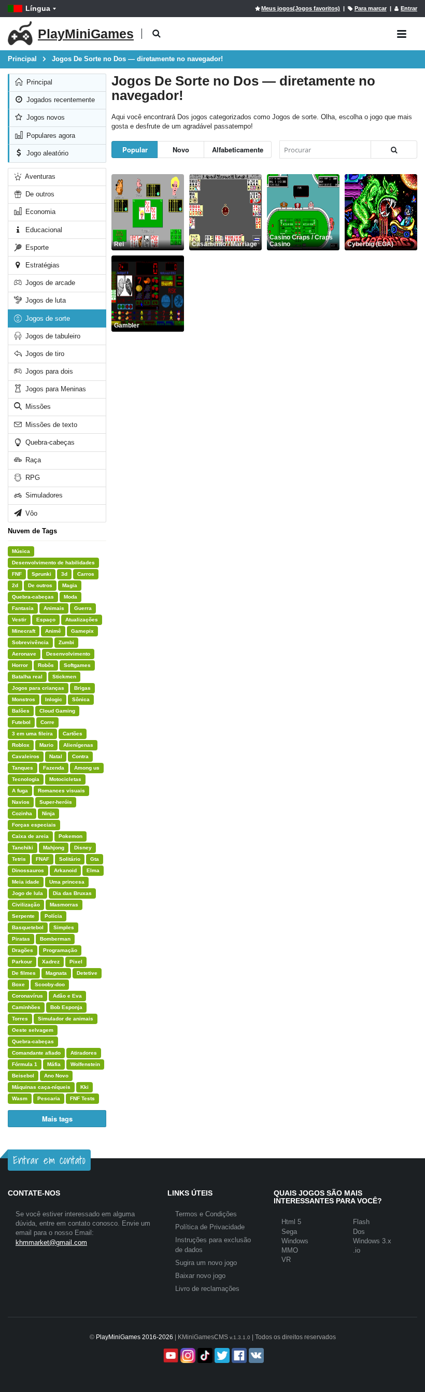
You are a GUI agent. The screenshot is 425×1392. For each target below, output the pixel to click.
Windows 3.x (372, 1241)
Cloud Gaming (57, 711)
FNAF (42, 859)
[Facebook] (238, 1355)
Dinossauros (28, 870)
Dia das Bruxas (72, 893)
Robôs (46, 665)
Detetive (87, 973)
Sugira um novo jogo (206, 1263)
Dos (359, 1231)
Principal (38, 82)
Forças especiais (34, 825)
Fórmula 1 (24, 1064)
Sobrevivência (30, 642)
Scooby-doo (50, 984)
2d (15, 585)
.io (356, 1250)
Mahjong (53, 847)
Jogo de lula (27, 893)
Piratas (21, 939)
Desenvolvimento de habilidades (53, 562)
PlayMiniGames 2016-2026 (134, 1337)
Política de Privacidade (210, 1227)
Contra (80, 756)
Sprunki (41, 574)
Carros (85, 574)
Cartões (72, 733)
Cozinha (22, 813)
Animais (54, 608)
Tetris (19, 859)
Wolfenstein (85, 1064)
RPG (31, 477)
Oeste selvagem (32, 1030)
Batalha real (27, 676)
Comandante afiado (36, 1053)
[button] (156, 34)
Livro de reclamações (207, 1288)
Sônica (81, 699)
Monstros (23, 699)
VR (286, 1259)
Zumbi (66, 642)
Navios (21, 802)
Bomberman (55, 939)
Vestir (19, 619)
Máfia (54, 1064)
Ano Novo (56, 1075)
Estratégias (41, 265)
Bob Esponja (66, 1007)
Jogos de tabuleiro (51, 336)
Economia (39, 212)
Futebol (21, 722)
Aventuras (39, 176)
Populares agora (49, 135)
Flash (361, 1222)
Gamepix (82, 631)
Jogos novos (44, 117)
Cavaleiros (25, 756)
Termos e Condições (206, 1214)
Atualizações (81, 619)
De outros (38, 194)
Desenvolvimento (68, 654)
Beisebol (23, 1075)
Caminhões (26, 1007)
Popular (135, 149)
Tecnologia (25, 779)
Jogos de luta (44, 300)
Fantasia (23, 608)
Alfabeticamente (237, 149)
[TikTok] (203, 1355)
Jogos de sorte (46, 318)
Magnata (56, 973)
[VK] (255, 1355)
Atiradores (83, 1053)
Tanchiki (22, 847)
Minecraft (23, 631)
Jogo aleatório (46, 153)
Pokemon (70, 836)
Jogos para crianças (38, 688)
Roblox (21, 745)
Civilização (26, 904)
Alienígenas (78, 745)
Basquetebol (28, 927)
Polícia (53, 916)
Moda (70, 597)
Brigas (82, 688)
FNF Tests (82, 1098)
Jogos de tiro (43, 354)
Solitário (69, 859)
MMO (289, 1250)
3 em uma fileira (32, 733)
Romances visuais (61, 790)
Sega (289, 1231)
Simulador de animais (65, 1018)
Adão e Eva (67, 996)
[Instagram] (186, 1355)
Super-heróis (55, 802)
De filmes (24, 973)
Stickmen (64, 676)
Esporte (36, 247)
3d (64, 574)
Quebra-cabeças (49, 442)
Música (21, 551)
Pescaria (48, 1098)
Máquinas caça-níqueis (41, 1087)
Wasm (19, 1098)
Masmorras (64, 904)
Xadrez (51, 961)
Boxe (18, 984)
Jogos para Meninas (54, 389)
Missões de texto (50, 425)
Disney (83, 847)
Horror (20, 665)
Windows (294, 1241)
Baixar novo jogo (200, 1276)
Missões (37, 406)
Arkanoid (65, 870)
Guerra (83, 608)
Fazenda (53, 768)
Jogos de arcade (49, 283)
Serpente (23, 916)
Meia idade (25, 882)
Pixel (75, 961)
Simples (63, 927)
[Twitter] (221, 1355)
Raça (32, 460)
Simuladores (43, 495)
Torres (20, 1018)
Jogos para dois (48, 371)
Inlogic (53, 699)
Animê (53, 631)
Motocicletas (65, 779)
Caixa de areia (30, 836)
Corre (47, 722)
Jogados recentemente (59, 100)
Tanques (22, 768)
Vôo (30, 513)
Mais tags (57, 1119)
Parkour (22, 961)
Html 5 (291, 1222)
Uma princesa (66, 882)
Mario (46, 745)
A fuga (20, 790)
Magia (69, 585)
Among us (87, 768)
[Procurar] (394, 149)
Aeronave (24, 654)
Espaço (45, 619)
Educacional (42, 230)
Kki (84, 1087)
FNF (17, 574)
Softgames (77, 665)
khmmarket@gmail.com (51, 1242)
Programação (60, 950)
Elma (93, 870)
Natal (55, 756)
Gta (94, 859)
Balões (21, 711)
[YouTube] (169, 1355)
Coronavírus (27, 996)
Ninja (48, 813)
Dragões (22, 950)
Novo (181, 149)
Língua (37, 8)
